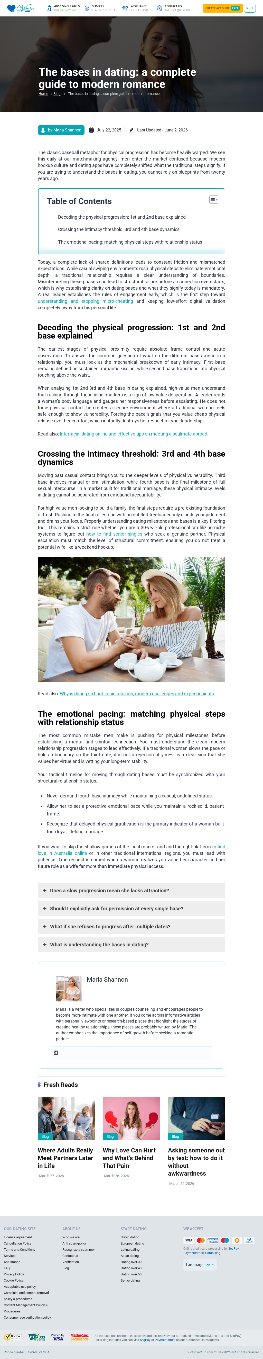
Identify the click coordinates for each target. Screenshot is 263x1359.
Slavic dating (130, 1237)
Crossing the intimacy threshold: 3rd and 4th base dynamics (119, 229)
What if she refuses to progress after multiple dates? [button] (110, 926)
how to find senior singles (114, 534)
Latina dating (130, 1249)
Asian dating (130, 1256)
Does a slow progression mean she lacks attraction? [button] (109, 890)
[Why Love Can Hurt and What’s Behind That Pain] (131, 1118)
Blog (57, 94)
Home (43, 94)
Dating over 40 (131, 1268)
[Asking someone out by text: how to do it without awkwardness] (196, 1118)
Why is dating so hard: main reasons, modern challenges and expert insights (137, 693)
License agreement (18, 1237)
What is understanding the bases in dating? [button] (99, 944)
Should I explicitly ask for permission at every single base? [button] (116, 908)
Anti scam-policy (74, 1243)
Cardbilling (212, 1253)
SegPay (233, 1248)
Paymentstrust (193, 1253)
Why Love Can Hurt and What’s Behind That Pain (129, 1158)
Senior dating (130, 1280)
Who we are (71, 1237)
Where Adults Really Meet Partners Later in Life (65, 1158)
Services (10, 1256)
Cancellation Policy (17, 1243)
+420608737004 (37, 1352)
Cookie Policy (13, 1280)
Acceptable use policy (20, 1287)
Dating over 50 (131, 1274)
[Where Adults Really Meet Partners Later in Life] (66, 1118)
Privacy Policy (14, 1274)
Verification (70, 1262)
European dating (132, 1243)
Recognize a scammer (78, 1249)
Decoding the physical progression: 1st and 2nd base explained (122, 217)
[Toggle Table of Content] (211, 199)
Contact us (70, 1256)
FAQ (7, 1268)
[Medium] (55, 1053)
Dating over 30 (131, 1262)
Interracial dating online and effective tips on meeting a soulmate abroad (133, 434)
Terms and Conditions (19, 1249)
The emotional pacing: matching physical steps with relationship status (130, 242)
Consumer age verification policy (27, 1317)
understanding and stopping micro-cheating (85, 301)
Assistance (12, 1262)
